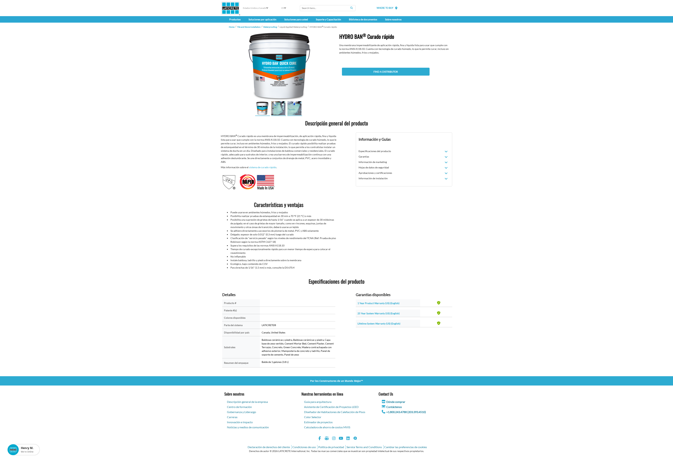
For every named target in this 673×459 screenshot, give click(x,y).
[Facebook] (319, 438)
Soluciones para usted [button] (296, 19)
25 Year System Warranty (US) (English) (379, 313)
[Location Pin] (396, 8)
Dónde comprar (395, 401)
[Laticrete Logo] (230, 8)
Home (231, 27)
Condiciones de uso (304, 447)
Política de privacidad (331, 447)
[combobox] (328, 8)
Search (351, 8)
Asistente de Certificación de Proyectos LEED (331, 406)
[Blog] (355, 438)
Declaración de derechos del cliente (269, 447)
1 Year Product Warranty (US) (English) (378, 303)
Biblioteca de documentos (363, 19)
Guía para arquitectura (317, 401)
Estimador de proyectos (318, 422)
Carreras (232, 417)
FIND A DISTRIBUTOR (385, 71)
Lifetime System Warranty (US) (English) (379, 323)
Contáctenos (394, 406)
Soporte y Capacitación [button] (328, 19)
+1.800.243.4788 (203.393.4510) (406, 412)
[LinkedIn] (348, 438)
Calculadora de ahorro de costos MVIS (327, 427)
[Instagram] (333, 438)
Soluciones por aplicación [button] (262, 19)
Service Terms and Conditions (364, 447)
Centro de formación (239, 406)
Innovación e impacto (240, 422)
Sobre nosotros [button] (393, 19)
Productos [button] (235, 19)
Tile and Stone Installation (249, 27)
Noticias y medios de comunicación (248, 427)
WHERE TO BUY (385, 7)
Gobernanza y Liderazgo (241, 412)
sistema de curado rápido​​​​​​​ (262, 167)
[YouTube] (341, 438)
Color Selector (312, 417)
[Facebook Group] (326, 438)
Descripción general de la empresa (247, 401)
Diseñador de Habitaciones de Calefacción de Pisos (334, 412)
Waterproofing (270, 27)
